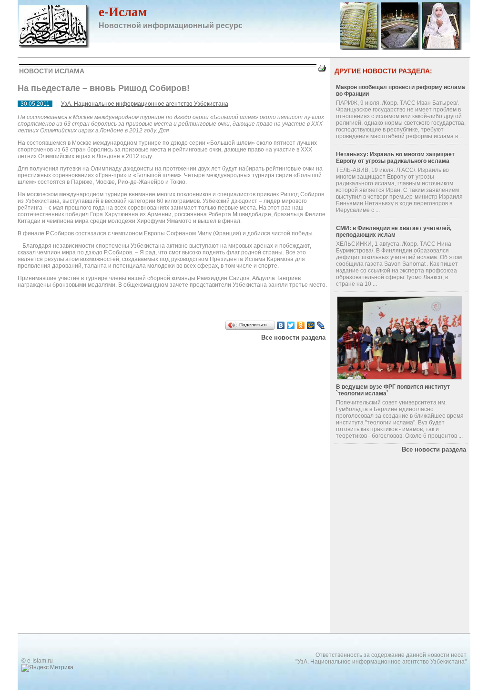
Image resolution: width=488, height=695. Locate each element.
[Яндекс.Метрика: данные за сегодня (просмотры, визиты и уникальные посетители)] (47, 668)
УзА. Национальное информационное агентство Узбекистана (144, 104)
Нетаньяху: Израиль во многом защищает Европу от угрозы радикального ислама (395, 157)
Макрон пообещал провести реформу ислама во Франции (400, 90)
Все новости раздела (293, 337)
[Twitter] (291, 325)
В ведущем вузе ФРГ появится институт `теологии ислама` (393, 390)
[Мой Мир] (311, 325)
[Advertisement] (138, 353)
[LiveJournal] (321, 325)
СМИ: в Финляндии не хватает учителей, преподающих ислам (393, 231)
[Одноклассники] (301, 325)
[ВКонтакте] (281, 325)
